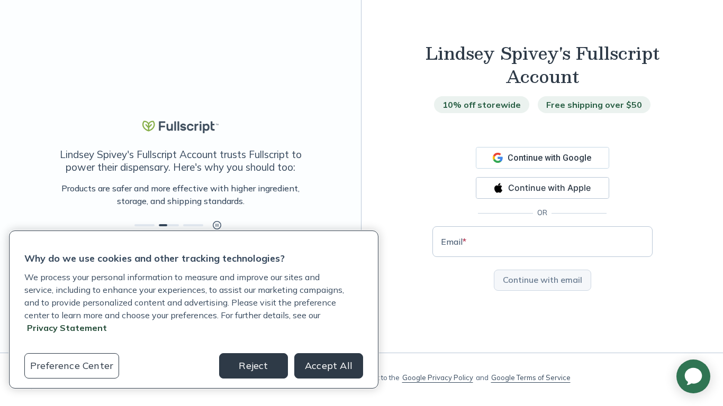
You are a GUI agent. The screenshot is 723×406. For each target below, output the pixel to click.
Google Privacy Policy (437, 377)
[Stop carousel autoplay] (217, 225)
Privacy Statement (67, 327)
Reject (253, 365)
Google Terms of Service (531, 377)
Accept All (329, 365)
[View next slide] (144, 225)
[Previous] (59, 194)
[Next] (301, 194)
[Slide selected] (169, 225)
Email (453, 241)
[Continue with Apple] (542, 188)
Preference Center (71, 365)
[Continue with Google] (542, 157)
